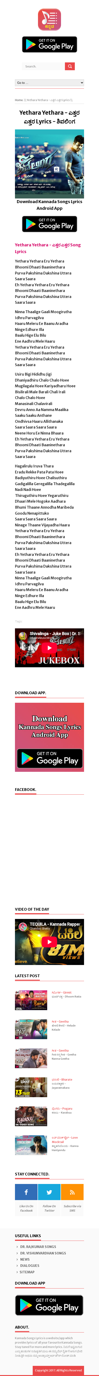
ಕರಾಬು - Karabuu (62, 1112)
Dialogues (29, 1266)
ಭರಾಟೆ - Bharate (62, 1079)
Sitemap (27, 1272)
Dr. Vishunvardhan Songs (43, 1253)
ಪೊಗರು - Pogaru (62, 1108)
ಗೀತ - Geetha (60, 1021)
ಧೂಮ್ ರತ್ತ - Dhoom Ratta (66, 996)
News (25, 1259)
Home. (19, 100)
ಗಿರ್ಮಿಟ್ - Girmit (62, 992)
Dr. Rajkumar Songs (38, 1247)
